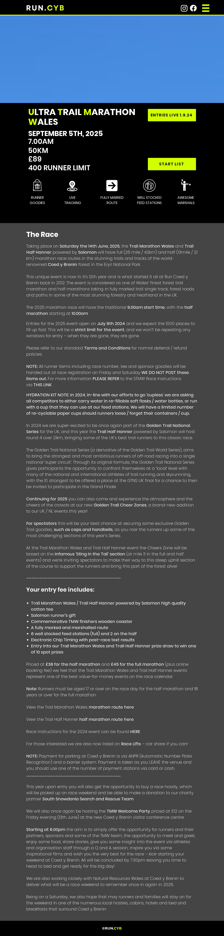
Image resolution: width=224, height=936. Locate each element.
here (129, 707)
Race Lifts (131, 744)
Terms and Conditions (107, 348)
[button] (205, 8)
